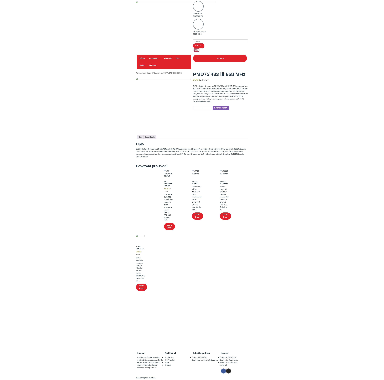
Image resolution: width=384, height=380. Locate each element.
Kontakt (142, 65)
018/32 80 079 (198, 16)
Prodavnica (153, 58)
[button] (220, 38)
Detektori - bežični (160, 73)
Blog (178, 58)
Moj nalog (152, 65)
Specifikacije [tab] (150, 137)
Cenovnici (168, 58)
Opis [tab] (140, 137)
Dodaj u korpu (221, 108)
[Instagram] (228, 370)
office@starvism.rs (199, 31)
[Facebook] (223, 370)
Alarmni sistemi (148, 73)
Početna (142, 58)
